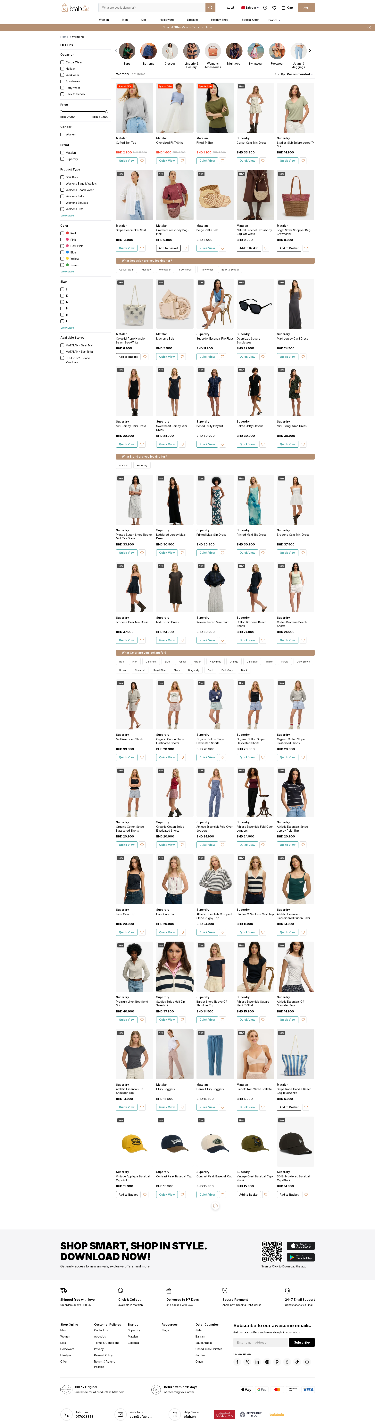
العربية (231, 7)
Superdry (134, 1330)
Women (104, 19)
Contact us (101, 1330)
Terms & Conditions (106, 1342)
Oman (199, 1361)
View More (67, 215)
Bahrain (200, 1336)
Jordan (200, 1355)
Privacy (99, 1349)
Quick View (127, 160)
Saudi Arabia (204, 1342)
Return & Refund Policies (104, 1364)
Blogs (165, 1330)
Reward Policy (103, 1355)
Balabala (133, 1342)
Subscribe (302, 1342)
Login (306, 7)
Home (64, 36)
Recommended (298, 74)
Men (125, 19)
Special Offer (250, 19)
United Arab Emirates (209, 1349)
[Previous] (116, 50)
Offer (63, 1361)
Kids (143, 19)
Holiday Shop (220, 19)
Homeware (167, 19)
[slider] (61, 111)
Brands (273, 20)
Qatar (199, 1330)
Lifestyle (192, 19)
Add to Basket (168, 248)
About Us (100, 1336)
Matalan (133, 1336)
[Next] (310, 50)
